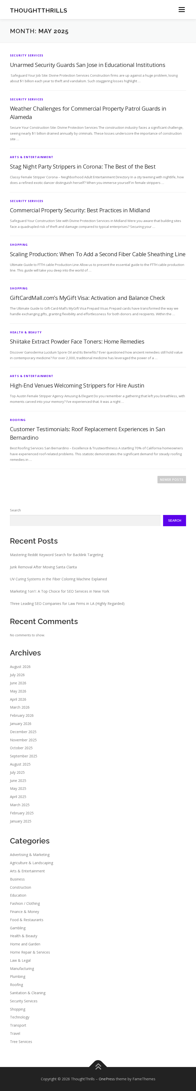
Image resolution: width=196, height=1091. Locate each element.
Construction (20, 887)
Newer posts (171, 479)
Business (17, 879)
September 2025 (23, 756)
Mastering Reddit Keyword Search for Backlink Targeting (56, 554)
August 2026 (20, 666)
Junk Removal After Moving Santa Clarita (43, 567)
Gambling (18, 927)
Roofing (18, 420)
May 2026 (18, 691)
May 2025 (18, 788)
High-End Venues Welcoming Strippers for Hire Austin (77, 385)
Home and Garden (25, 944)
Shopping (19, 245)
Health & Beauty (26, 332)
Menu (181, 9)
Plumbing (17, 976)
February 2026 (22, 715)
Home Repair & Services (30, 952)
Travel (15, 1033)
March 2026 (20, 707)
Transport (18, 1025)
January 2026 (20, 723)
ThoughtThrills (38, 10)
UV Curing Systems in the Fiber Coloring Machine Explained (58, 579)
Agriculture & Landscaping (31, 862)
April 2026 (18, 699)
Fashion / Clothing (25, 903)
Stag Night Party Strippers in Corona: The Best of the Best (82, 166)
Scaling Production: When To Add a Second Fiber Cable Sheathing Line (98, 254)
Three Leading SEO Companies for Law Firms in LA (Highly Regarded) (67, 603)
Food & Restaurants (26, 919)
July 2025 (17, 772)
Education (18, 895)
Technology (19, 1017)
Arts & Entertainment (31, 157)
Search (15, 510)
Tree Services (21, 1041)
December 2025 (23, 731)
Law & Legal (20, 960)
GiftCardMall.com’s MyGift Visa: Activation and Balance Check (87, 297)
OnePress (107, 1078)
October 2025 (21, 747)
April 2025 (18, 796)
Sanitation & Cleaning (27, 992)
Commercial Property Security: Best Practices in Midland (80, 210)
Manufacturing (22, 968)
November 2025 (23, 739)
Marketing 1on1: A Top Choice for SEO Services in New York (59, 591)
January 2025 (20, 821)
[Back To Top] (98, 1067)
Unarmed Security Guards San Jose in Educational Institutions (87, 64)
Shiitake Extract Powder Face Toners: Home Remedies (77, 341)
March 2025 (20, 804)
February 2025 (22, 813)
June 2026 (18, 683)
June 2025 (18, 780)
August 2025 (20, 764)
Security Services (26, 55)
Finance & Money (24, 911)
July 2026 (17, 674)
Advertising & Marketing (30, 854)
